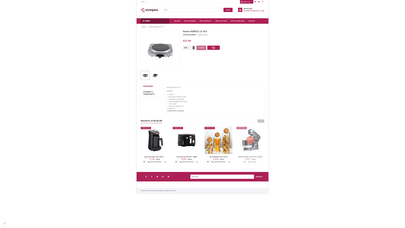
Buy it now (213, 47)
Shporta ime (255, 2)
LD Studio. (161, 190)
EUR (142, 2)
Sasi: (186, 47)
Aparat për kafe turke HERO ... (154, 157)
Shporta (262, 2)
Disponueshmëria (189, 35)
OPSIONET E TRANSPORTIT (149, 93)
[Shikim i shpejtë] (165, 161)
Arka (259, 2)
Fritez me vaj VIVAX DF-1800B (186, 157)
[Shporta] (144, 162)
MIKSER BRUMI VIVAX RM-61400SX (250, 157)
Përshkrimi (148, 86)
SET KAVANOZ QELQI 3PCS (218, 157)
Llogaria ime (246, 2)
